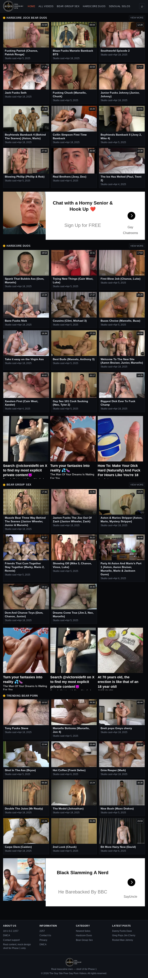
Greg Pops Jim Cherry (123, 935)
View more (137, 17)
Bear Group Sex (68, 6)
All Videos (46, 6)
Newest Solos (83, 931)
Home (31, 6)
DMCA (6, 935)
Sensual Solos (119, 6)
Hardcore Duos (94, 6)
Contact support (11, 940)
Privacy (43, 940)
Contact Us (45, 935)
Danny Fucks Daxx (122, 931)
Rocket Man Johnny (122, 940)
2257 (42, 931)
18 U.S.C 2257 (10, 931)
